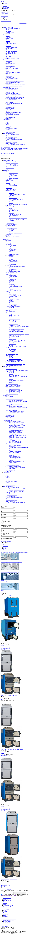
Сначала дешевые (5, 595)
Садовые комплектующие (12, 134)
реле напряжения (10, 125)
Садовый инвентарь (8, 133)
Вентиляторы (9, 102)
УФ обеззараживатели (14, 456)
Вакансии (3, 149)
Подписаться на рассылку (20, 892)
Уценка (11, 289)
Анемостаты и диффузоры (15, 406)
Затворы (11, 259)
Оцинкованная (12, 267)
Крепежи (11, 251)
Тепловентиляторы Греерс (15, 286)
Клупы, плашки (13, 337)
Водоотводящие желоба (12, 93)
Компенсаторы (12, 264)
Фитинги (8, 67)
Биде (7, 57)
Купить (2, 645)
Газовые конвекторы (14, 282)
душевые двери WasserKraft (15, 233)
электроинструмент (13, 317)
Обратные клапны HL (14, 389)
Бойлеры (11, 300)
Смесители (8, 37)
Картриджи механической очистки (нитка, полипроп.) (17, 436)
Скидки (5, 915)
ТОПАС (11, 374)
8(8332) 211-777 (7, 21)
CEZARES (11, 230)
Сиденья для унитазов (11, 51)
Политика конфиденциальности (11, 906)
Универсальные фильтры (15, 453)
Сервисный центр (7, 900)
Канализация (6, 87)
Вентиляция (6, 101)
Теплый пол (9, 73)
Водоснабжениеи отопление (7, 238)
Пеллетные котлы (13, 297)
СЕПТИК (11, 381)
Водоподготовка (10, 113)
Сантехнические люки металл (16, 412)
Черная (10, 270)
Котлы (7, 71)
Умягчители (12, 446)
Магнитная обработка (14, 458)
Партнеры (5, 916)
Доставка (5, 4)
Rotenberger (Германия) (14, 319)
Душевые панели (13, 201)
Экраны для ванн (10, 48)
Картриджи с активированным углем (18, 437)
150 (3, 540)
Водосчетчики (12, 349)
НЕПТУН (11, 307)
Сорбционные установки (15, 457)
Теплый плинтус (13, 284)
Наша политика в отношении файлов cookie (14, 924)
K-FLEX (11, 357)
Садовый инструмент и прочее (13, 140)
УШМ (10, 316)
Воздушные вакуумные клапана (14, 98)
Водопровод (9, 64)
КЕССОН (11, 372)
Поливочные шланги (11, 135)
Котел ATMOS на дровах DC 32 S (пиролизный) (12, 749)
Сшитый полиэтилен (14, 254)
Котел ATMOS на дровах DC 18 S (9, 695)
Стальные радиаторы (14, 277)
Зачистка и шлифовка (14, 327)
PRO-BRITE (12, 209)
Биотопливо (9, 83)
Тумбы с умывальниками (12, 29)
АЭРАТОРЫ (12, 382)
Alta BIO (11, 379)
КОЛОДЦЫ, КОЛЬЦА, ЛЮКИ (16, 380)
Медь (10, 248)
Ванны (8, 36)
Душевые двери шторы (11, 54)
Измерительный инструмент (16, 331)
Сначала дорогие (14, 595)
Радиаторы (8, 69)
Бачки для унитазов (11, 53)
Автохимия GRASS (14, 210)
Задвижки (11, 258)
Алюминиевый (12, 275)
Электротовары (7, 119)
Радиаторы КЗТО (13, 279)
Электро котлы (12, 294)
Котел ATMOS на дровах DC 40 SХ (9, 803)
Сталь (3, 534)
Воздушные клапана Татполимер (17, 392)
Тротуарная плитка (10, 143)
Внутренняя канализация (12, 88)
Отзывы (26, 148)
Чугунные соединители (14, 271)
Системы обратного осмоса (15, 451)
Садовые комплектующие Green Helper (15, 144)
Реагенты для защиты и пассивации (17, 216)
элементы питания (10, 132)
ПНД (10, 246)
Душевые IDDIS (13, 231)
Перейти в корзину (5, 648)
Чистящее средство (13, 178)
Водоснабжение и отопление (10, 59)
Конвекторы (12, 281)
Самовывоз (6, 904)
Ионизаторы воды (10, 117)
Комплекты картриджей (15, 431)
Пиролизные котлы (13, 305)
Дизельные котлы (13, 296)
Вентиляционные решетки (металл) (17, 409)
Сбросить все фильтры (6, 541)
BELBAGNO (12, 229)
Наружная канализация (11, 89)
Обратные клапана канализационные (15, 97)
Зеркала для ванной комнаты (13, 28)
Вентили (11, 256)
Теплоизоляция (10, 79)
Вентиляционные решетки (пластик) (18, 407)
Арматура (11, 193)
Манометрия (12, 351)
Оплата (5, 6)
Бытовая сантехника (11, 44)
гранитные (11, 186)
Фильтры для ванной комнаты (16, 427)
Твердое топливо (6, 521)
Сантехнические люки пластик (16, 411)
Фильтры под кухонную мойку (16, 422)
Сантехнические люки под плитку (17, 414)
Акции (5, 911)
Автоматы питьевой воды (12, 114)
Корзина (3, 17)
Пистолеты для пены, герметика (17, 340)
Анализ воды (9, 118)
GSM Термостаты (13, 304)
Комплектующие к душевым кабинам (18, 204)
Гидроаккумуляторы (11, 74)
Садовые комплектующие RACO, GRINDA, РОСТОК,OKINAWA (17, 489)
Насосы (8, 62)
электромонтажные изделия (13, 130)
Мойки (8, 41)
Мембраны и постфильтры (15, 441)
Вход (2, 12)
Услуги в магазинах (8, 905)
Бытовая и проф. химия (11, 47)
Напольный (5, 523)
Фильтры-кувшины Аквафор (16, 424)
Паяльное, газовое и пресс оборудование (19, 334)
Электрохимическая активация (13, 115)
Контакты (5, 8)
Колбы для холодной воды (15, 432)
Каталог (2, 25)
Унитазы (8, 39)
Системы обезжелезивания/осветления (18, 447)
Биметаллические (13, 276)
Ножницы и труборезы (14, 341)
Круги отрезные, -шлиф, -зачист (16, 329)
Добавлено (3, 649)
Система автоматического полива (14, 139)
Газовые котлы (12, 292)
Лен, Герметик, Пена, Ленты (16, 199)
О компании (6, 7)
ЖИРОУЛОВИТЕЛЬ (14, 375)
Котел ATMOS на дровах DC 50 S (9, 879)
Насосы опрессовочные (14, 325)
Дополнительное (10, 49)
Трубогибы (11, 342)
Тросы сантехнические (14, 330)
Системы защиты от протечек (13, 72)
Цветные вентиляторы (14, 397)
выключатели (9, 120)
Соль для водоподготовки (15, 445)
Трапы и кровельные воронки (13, 94)
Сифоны (11, 191)
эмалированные (13, 185)
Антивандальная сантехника (13, 58)
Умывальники (9, 38)
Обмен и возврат (7, 921)
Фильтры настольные (14, 429)
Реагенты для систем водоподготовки (18, 218)
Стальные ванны (13, 175)
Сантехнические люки (11, 106)
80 (8, 889)
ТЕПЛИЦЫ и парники (11, 142)
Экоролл (11, 356)
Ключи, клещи (12, 339)
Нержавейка (12, 250)
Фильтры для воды (7, 111)
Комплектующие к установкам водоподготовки (16, 462)
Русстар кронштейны (14, 253)
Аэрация (11, 460)
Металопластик (12, 249)
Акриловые (12, 174)
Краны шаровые (13, 260)
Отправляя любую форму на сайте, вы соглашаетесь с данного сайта (14, 895)
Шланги (11, 196)
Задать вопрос (6, 922)
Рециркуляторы (10, 108)
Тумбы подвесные (13, 164)
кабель (7, 122)
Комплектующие (13, 198)
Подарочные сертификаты (9, 919)
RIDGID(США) (12, 320)
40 (7, 889)
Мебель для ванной (8, 27)
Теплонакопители (13, 302)
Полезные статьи (18, 149)
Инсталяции (9, 42)
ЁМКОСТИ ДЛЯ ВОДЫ (12, 68)
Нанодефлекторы (10, 107)
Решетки (8, 104)
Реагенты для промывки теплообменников (15, 215)
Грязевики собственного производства (15, 84)
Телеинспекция (12, 344)
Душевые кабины (10, 52)
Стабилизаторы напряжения (13, 82)
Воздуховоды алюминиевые (16, 404)
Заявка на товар (4, 16)
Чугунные (11, 176)
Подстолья (8, 31)
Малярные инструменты (15, 332)
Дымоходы (11, 301)
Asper (10, 208)
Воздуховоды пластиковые (15, 400)
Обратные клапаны (13, 261)
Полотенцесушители (11, 43)
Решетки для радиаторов (15, 290)
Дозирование (12, 455)
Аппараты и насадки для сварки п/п (15, 81)
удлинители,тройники (11, 128)
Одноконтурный (6, 526)
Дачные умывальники (11, 137)
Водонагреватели (10, 63)
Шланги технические (14, 493)
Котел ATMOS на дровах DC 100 (8, 642)
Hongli (10, 314)
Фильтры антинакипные (15, 442)
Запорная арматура (10, 66)
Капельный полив (10, 138)
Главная (5, 3)
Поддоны (8, 56)
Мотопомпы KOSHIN (14, 315)
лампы (7, 123)
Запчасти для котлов (14, 299)
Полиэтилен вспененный (15, 359)
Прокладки (11, 195)
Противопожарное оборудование (14, 86)
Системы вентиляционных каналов (14, 103)
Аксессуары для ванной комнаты (17, 194)
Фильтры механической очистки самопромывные (17, 426)
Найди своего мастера (8, 920)
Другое (8, 33)
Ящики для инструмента (15, 335)
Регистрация (6, 12)
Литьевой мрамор (13, 173)
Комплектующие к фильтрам (16, 430)
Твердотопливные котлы (15, 295)
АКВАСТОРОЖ (13, 309)
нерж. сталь (12, 184)
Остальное (8, 109)
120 (10, 889)
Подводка (11, 200)
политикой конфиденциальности (8, 895)
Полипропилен (12, 245)
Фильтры (11, 262)
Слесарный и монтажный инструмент (18, 346)
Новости (11, 149)
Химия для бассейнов (14, 452)
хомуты (8, 129)
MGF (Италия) (12, 321)
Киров (2, 1)
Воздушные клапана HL (15, 391)
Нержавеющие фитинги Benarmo (17, 266)
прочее (8, 124)
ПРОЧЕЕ (11, 203)
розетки (8, 127)
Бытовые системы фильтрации (13, 112)
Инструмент (9, 76)
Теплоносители (12, 285)
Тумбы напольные (13, 165)
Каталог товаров (7, 898)
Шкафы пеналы (10, 32)
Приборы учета (10, 77)
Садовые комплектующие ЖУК (16, 491)
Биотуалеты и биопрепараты (13, 96)
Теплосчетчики (12, 352)
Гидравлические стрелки (12, 78)
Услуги (7, 149)
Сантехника (6, 34)
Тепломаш (11, 419)
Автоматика (9, 61)
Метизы (11, 345)
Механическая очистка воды (16, 463)
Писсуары (8, 46)
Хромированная (13, 269)
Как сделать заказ (7, 901)
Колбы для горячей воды (15, 433)
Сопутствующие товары (12, 99)
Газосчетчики (12, 350)
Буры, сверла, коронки (14, 336)
